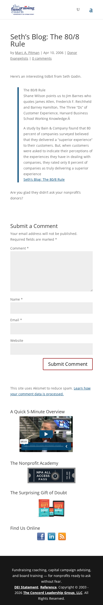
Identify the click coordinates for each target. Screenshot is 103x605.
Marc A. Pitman (27, 52)
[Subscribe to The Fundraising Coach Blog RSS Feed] (62, 539)
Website (16, 340)
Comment (19, 248)
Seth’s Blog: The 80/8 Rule (44, 179)
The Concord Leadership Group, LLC (52, 592)
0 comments (42, 58)
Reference (48, 587)
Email (16, 320)
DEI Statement (26, 587)
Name (16, 299)
